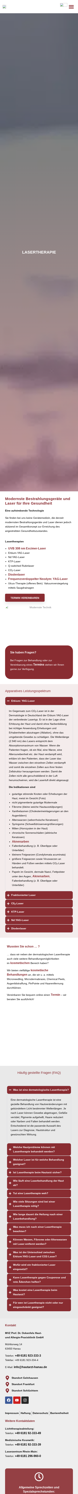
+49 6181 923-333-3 (28, 1355)
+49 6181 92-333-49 (28, 1433)
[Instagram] (25, 1400)
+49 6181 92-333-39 (28, 1444)
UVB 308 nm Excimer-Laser (27, 548)
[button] (71, 7)
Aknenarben (20, 841)
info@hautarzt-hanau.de (30, 1367)
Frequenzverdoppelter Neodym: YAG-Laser (38, 578)
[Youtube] (16, 1400)
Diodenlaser (16, 574)
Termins (38, 664)
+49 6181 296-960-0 (28, 1456)
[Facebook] (8, 1400)
